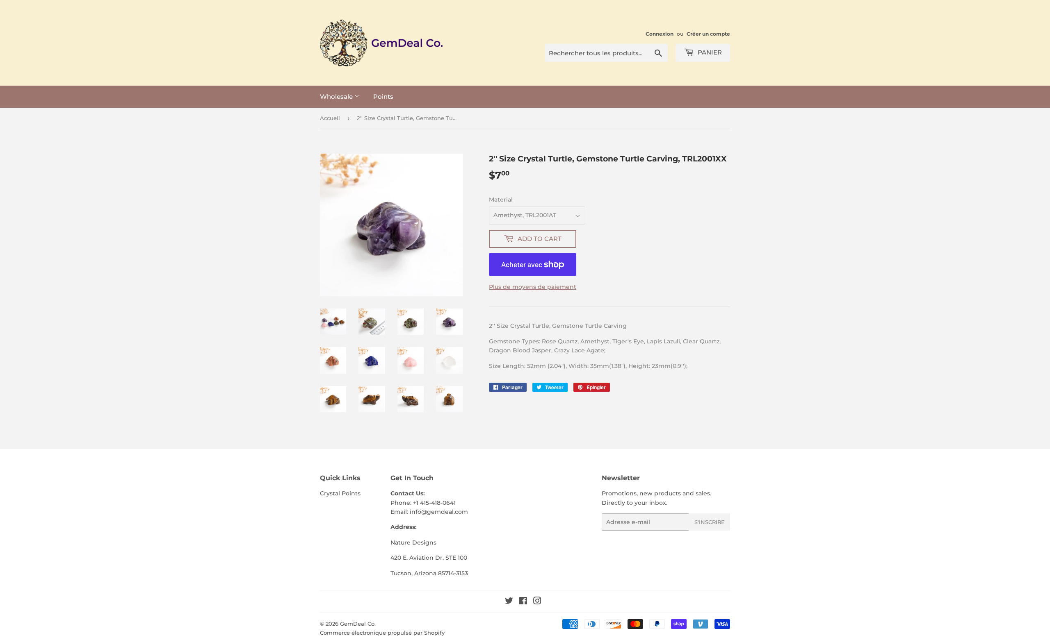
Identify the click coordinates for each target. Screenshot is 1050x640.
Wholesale (337, 96)
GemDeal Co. (358, 623)
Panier (709, 52)
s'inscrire (709, 522)
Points (383, 96)
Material (501, 199)
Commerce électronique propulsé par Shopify (382, 632)
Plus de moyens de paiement (532, 286)
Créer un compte (708, 34)
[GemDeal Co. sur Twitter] (509, 602)
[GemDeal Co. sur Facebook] (523, 602)
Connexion (659, 34)
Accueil (330, 118)
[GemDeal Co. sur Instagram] (537, 602)
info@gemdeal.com (439, 511)
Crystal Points (340, 493)
